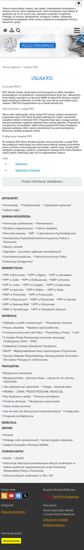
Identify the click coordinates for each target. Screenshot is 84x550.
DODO (20, 458)
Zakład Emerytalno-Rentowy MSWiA (26, 444)
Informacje (9, 316)
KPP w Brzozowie (14, 274)
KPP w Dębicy (37, 274)
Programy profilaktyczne (18, 416)
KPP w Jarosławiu (61, 274)
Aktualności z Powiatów (27, 170)
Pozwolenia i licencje (59, 322)
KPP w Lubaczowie (59, 284)
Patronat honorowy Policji (50, 256)
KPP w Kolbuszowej (35, 279)
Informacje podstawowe (18, 223)
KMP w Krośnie (60, 279)
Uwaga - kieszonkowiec (57, 386)
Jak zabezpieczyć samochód (21, 386)
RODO (8, 458)
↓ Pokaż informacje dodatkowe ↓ (42, 181)
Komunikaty (11, 205)
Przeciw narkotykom (47, 396)
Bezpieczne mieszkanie (18, 373)
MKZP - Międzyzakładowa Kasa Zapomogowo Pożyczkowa (40, 350)
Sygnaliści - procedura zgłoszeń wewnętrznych (32, 251)
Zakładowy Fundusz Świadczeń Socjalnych (30, 346)
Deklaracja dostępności (13, 512)
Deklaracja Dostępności (18, 261)
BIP (32, 233)
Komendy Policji (12, 268)
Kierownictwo (45, 223)
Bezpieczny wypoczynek (45, 401)
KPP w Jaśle (11, 279)
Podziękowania (31, 205)
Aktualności (21, 164)
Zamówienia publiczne (17, 256)
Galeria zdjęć (12, 210)
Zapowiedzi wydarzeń (57, 205)
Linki (76, 332)
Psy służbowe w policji (17, 396)
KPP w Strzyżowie (44, 304)
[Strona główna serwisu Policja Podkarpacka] (5, 30)
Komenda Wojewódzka (16, 216)
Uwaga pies (71, 411)
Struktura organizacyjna (18, 228)
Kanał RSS (4, 496)
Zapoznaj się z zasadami (55, 519)
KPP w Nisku (56, 289)
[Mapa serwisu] (11, 30)
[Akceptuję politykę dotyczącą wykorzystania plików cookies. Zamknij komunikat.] (79, 3)
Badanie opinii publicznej (43, 327)
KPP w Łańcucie (13, 289)
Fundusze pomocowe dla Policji (23, 332)
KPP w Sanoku (67, 299)
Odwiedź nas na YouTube (11, 496)
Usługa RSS (30, 67)
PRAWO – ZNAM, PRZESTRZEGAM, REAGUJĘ (33, 391)
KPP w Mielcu (35, 289)
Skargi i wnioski (13, 246)
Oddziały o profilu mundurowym (23, 322)
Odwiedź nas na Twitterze (25, 496)
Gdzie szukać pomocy (17, 406)
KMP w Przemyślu (15, 294)
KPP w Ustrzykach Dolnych (49, 309)
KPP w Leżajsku (33, 284)
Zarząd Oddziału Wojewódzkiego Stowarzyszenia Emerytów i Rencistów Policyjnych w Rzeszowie (41, 357)
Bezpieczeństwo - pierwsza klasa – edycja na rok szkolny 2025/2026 (39, 379)
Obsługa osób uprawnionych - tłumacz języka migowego (38, 440)
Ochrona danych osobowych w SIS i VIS (28, 475)
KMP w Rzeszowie (42, 299)
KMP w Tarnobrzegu (16, 309)
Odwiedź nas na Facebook (18, 496)
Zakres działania (47, 228)
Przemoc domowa (15, 401)
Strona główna (11, 67)
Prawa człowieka (14, 327)
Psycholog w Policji (58, 332)
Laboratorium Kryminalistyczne (57, 233)
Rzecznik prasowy (15, 233)
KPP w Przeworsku (41, 294)
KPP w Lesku (12, 284)
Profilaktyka (10, 366)
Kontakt (7, 428)
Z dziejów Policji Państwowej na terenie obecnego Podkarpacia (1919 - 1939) (34, 339)
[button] (77, 31)
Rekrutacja (9, 423)
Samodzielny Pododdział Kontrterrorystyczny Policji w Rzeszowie (36, 240)
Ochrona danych (12, 451)
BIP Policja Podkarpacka (66, 496)
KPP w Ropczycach (15, 299)
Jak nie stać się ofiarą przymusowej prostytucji (32, 411)
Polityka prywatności (54, 525)
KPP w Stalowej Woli (16, 304)
